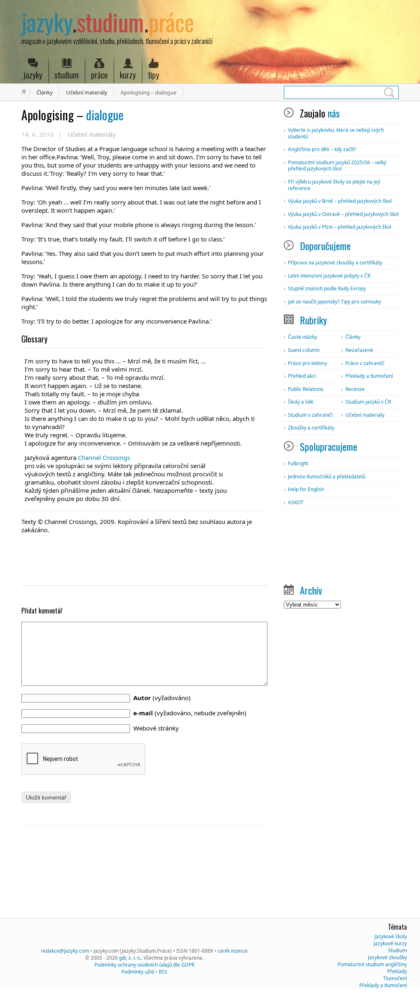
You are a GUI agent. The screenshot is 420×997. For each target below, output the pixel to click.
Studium (397, 950)
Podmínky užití (137, 971)
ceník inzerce (233, 950)
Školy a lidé (300, 401)
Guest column (304, 350)
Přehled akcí (302, 375)
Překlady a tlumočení (369, 375)
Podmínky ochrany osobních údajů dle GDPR (144, 964)
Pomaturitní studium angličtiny (372, 964)
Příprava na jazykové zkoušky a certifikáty (335, 262)
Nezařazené (359, 350)
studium (67, 74)
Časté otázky (302, 336)
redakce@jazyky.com (65, 950)
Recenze (355, 389)
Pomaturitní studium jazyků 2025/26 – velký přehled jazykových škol (337, 165)
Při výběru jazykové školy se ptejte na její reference (334, 185)
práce (99, 74)
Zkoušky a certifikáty (311, 427)
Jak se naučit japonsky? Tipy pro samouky (334, 301)
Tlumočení (395, 978)
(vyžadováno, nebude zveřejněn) (190, 713)
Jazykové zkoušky (387, 957)
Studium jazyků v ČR (368, 401)
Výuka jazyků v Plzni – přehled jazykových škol (339, 226)
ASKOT (296, 502)
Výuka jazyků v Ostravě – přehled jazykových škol (343, 214)
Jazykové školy (390, 936)
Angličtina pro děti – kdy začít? (322, 149)
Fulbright (298, 463)
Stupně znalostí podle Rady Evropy (327, 288)
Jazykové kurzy (390, 943)
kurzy (128, 74)
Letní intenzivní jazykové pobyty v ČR (329, 275)
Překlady (397, 971)
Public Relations (306, 389)
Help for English (306, 489)
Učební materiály (86, 92)
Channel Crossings (104, 457)
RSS (163, 971)
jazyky (32, 74)
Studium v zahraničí (310, 414)
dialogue (72, 115)
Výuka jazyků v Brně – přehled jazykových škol (340, 201)
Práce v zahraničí (364, 363)
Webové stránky (156, 728)
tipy (153, 74)
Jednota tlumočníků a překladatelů (326, 476)
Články (45, 92)
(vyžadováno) (162, 698)
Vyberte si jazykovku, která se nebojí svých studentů (336, 133)
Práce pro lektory (307, 363)
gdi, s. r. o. (130, 957)
